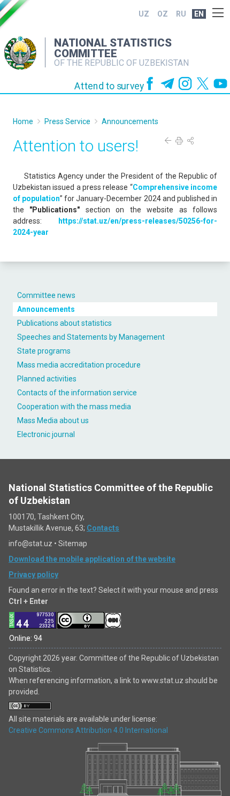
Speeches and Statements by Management (91, 337)
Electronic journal (46, 434)
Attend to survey (109, 86)
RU (181, 14)
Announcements (46, 309)
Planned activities (46, 378)
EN (199, 14)
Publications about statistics (64, 323)
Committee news (46, 295)
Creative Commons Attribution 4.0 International (88, 730)
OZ (162, 14)
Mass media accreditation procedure (79, 365)
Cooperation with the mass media (74, 406)
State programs (44, 351)
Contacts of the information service (77, 392)
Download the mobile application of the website (92, 559)
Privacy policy (33, 574)
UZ (144, 14)
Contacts (103, 528)
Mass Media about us (53, 420)
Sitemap (72, 543)
